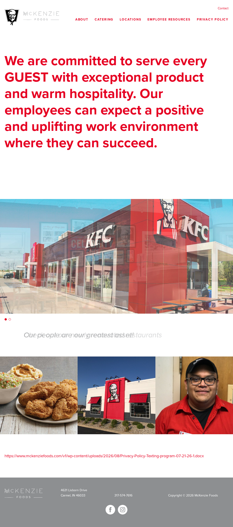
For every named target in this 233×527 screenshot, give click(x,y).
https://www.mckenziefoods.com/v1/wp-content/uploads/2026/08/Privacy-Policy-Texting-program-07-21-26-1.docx (104, 455)
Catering (104, 19)
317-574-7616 (123, 495)
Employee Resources (168, 19)
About (81, 19)
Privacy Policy (212, 19)
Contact (223, 8)
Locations (130, 19)
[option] (116, 256)
